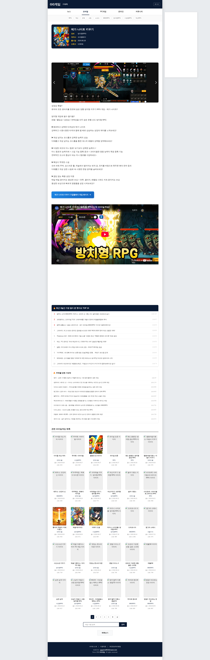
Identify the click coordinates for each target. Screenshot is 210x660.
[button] (155, 82)
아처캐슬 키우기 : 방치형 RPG (96, 492)
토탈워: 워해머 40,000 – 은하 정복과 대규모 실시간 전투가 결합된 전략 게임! (78, 414)
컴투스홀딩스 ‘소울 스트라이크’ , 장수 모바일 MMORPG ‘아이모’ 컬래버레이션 (83, 325)
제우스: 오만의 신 (59, 491)
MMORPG (106, 18)
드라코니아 (132, 527)
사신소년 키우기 (59, 563)
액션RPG (138, 18)
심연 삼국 (59, 599)
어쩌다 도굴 (96, 527)
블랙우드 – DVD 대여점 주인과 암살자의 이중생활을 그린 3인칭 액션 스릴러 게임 (80, 396)
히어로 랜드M (132, 599)
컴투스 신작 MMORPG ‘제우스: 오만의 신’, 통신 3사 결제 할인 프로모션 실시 (83, 314)
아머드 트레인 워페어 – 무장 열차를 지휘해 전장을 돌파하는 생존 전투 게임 (78, 387)
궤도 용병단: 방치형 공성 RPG (132, 456)
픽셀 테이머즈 (77, 527)
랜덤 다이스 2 (114, 563)
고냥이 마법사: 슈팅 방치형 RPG (78, 600)
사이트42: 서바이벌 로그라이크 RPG (150, 492)
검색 (122, 624)
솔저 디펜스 (132, 491)
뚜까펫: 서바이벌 (78, 456)
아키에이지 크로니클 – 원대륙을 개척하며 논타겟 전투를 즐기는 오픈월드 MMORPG (81, 405)
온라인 (121, 11)
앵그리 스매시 (150, 527)
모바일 (85, 11)
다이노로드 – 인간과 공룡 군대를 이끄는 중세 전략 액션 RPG (73, 410)
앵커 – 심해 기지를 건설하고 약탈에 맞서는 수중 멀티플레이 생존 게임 (76, 378)
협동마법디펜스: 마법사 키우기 (150, 456)
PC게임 (103, 11)
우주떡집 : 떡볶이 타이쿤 (78, 492)
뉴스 (69, 11)
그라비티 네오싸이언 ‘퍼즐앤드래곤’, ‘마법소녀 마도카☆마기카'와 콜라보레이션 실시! (86, 363)
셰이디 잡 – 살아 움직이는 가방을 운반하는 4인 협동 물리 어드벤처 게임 (77, 419)
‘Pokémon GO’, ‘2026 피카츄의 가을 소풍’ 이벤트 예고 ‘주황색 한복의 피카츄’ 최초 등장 (87, 336)
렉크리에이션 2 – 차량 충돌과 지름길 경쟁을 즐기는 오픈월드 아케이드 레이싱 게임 (80, 401)
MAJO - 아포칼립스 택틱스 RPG (96, 600)
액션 (76, 18)
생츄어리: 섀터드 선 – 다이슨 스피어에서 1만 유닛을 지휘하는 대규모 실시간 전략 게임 (81, 382)
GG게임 (55, 4)
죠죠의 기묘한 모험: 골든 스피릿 (132, 564)
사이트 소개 (93, 646)
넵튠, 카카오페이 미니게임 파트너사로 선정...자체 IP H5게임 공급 (79, 347)
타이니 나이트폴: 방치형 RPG (114, 528)
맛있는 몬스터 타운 (95, 563)
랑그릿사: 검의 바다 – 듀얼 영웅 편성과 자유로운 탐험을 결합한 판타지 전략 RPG (80, 391)
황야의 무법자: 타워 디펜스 (59, 528)
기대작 (65, 4)
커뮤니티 (139, 11)
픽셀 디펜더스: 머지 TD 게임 (78, 564)
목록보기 (105, 633)
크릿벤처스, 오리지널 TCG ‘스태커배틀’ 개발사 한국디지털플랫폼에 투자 (82, 319)
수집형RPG (128, 18)
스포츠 (97, 18)
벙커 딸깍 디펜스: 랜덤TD (114, 600)
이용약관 (103, 646)
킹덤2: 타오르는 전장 (150, 600)
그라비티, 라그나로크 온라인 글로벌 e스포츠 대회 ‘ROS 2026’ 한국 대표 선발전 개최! (86, 330)
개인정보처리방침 (115, 646)
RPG (70, 18)
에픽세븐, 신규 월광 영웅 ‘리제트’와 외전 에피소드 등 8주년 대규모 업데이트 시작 (85, 358)
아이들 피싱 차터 (59, 456)
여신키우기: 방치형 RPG (114, 492)
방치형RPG (117, 18)
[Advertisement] (105, 55)
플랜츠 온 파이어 (96, 456)
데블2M (150, 563)
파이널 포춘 (114, 456)
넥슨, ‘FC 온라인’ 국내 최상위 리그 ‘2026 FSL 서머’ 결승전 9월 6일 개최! (81, 341)
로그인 (157, 4)
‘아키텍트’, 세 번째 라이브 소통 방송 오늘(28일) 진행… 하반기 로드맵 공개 (82, 352)
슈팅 (90, 18)
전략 (83, 18)
